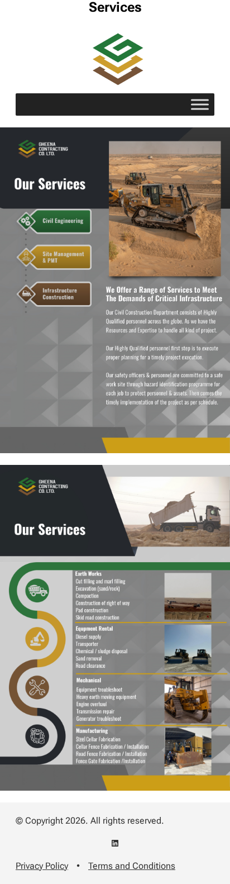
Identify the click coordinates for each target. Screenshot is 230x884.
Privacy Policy (42, 866)
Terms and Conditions (131, 866)
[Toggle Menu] (200, 104)
